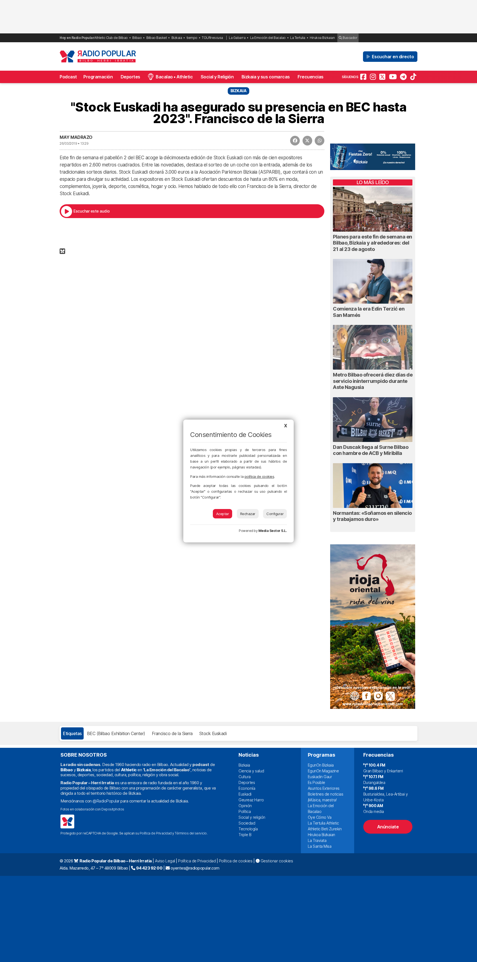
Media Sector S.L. (272, 531)
